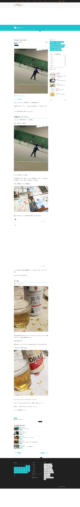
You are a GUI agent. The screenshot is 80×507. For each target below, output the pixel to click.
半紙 (60, 43)
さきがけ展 (55, 41)
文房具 (51, 46)
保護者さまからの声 (18, 3)
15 (26, 469)
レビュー (54, 43)
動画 (57, 43)
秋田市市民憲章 (52, 50)
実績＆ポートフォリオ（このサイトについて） (56, 1)
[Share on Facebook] (65, 1)
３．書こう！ (28, 1)
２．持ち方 (21, 1)
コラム (59, 41)
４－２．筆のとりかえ (59, 94)
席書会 (60, 45)
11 (17, 469)
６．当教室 (45, 1)
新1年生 (54, 46)
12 (19, 469)
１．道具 (16, 1)
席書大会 (63, 45)
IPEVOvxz (51, 41)
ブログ (16, 43)
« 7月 (14, 475)
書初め (61, 46)
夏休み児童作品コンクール (54, 45)
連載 (60, 50)
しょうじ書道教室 (18, 99)
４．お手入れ (34, 1)
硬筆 (60, 48)
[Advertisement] (40, 16)
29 (26, 472)
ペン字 (51, 43)
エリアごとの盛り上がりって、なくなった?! (27, 437)
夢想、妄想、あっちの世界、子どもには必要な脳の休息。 (29, 442)
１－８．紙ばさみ (58, 85)
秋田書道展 (57, 50)
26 (19, 472)
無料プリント (52, 48)
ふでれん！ (19, 5)
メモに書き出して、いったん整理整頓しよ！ (27, 446)
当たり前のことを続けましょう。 (25, 428)
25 (17, 472)
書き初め (58, 46)
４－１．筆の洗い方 (59, 80)
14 (24, 469)
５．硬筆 (39, 1)
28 (24, 472)
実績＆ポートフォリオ (19, 95)
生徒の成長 (56, 48)
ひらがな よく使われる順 (60, 89)
